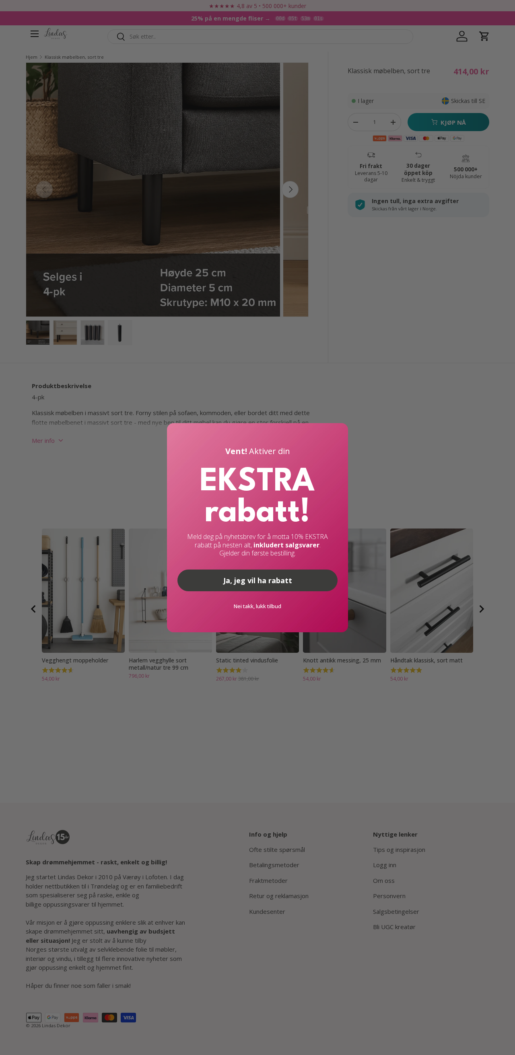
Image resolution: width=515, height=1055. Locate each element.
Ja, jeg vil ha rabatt (257, 580)
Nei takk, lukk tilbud (257, 606)
